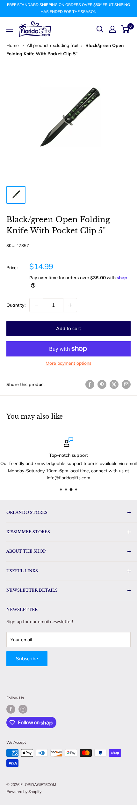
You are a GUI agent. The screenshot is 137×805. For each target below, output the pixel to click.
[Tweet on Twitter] (114, 384)
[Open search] (100, 29)
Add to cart (68, 328)
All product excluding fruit (53, 45)
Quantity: (15, 305)
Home (12, 45)
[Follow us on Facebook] (10, 709)
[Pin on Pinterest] (101, 384)
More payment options (68, 363)
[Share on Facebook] (89, 384)
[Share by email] (126, 384)
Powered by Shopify (23, 791)
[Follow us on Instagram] (22, 709)
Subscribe (27, 658)
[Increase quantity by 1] (70, 305)
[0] (125, 29)
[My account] (112, 29)
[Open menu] (9, 29)
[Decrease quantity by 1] (36, 305)
